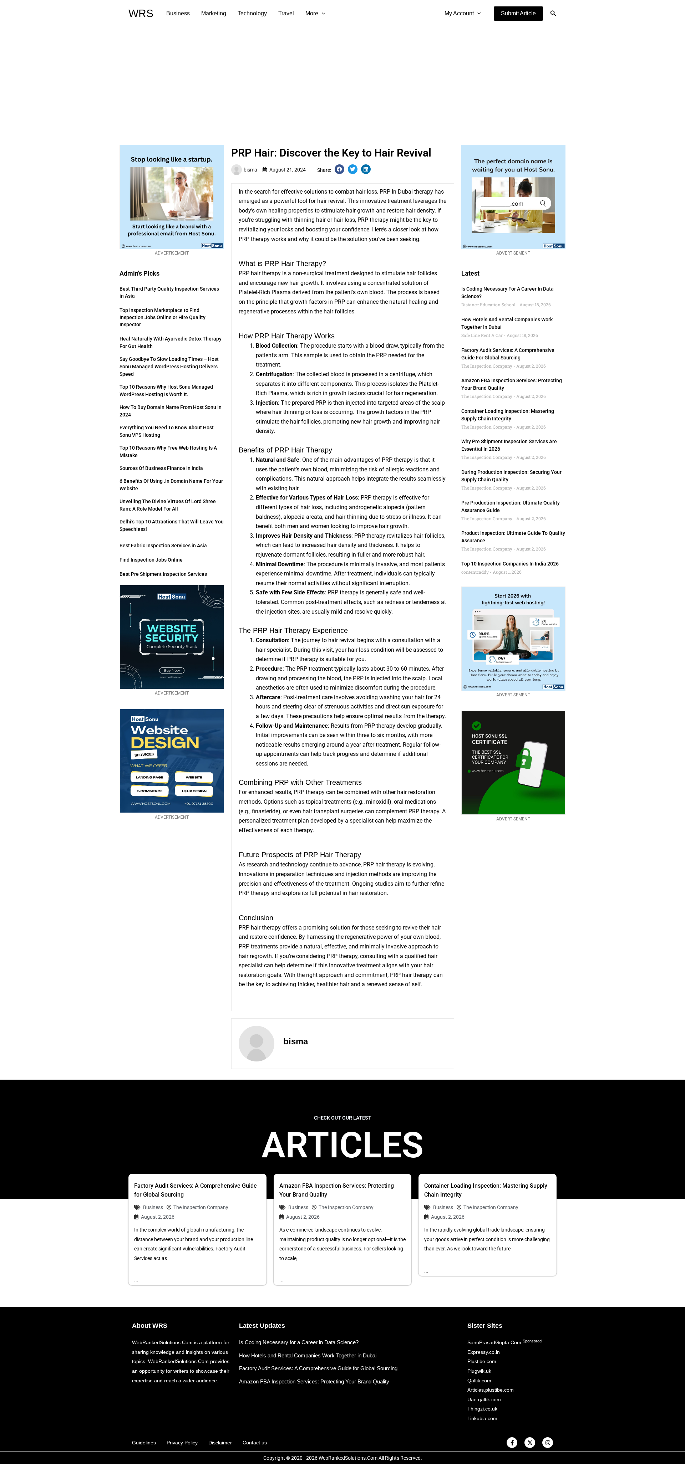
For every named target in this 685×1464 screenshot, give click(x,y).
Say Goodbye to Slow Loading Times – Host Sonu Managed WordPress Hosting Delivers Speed (169, 366)
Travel (286, 13)
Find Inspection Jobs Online (151, 560)
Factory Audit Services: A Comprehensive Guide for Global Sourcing (318, 1368)
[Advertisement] (342, 80)
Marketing (213, 13)
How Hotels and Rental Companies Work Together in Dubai (307, 1355)
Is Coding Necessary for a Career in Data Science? (299, 1342)
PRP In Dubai (396, 191)
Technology (252, 13)
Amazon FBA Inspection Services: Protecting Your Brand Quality (314, 1381)
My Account (459, 13)
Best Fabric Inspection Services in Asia (163, 545)
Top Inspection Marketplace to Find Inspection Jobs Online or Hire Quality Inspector (163, 317)
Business (178, 13)
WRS (140, 13)
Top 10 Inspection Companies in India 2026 (510, 564)
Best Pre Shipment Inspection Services (163, 574)
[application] (321, 13)
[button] (518, 13)
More (311, 13)
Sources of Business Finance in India (161, 468)
